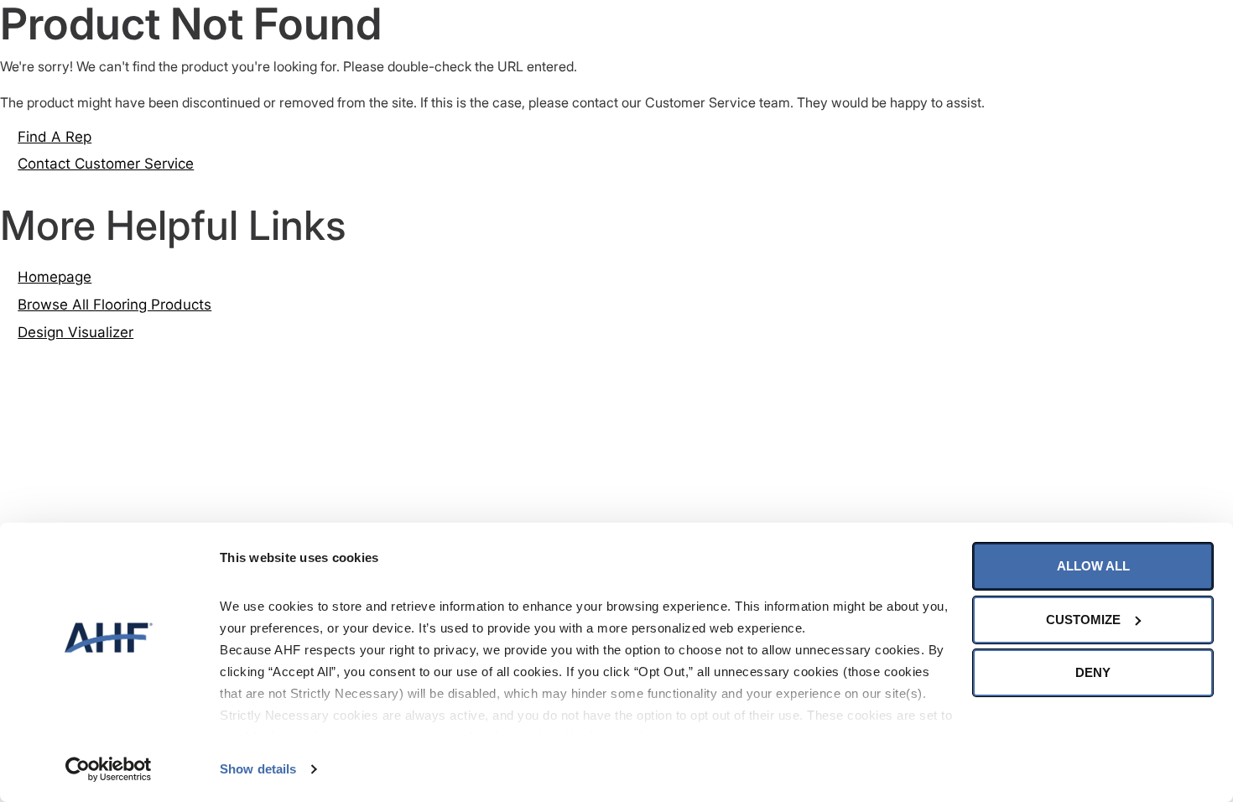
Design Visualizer (75, 332)
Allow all (1093, 566)
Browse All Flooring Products (114, 304)
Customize (1083, 619)
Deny (1093, 672)
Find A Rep (54, 136)
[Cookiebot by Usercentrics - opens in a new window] (108, 769)
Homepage (54, 276)
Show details (258, 769)
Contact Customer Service (106, 163)
